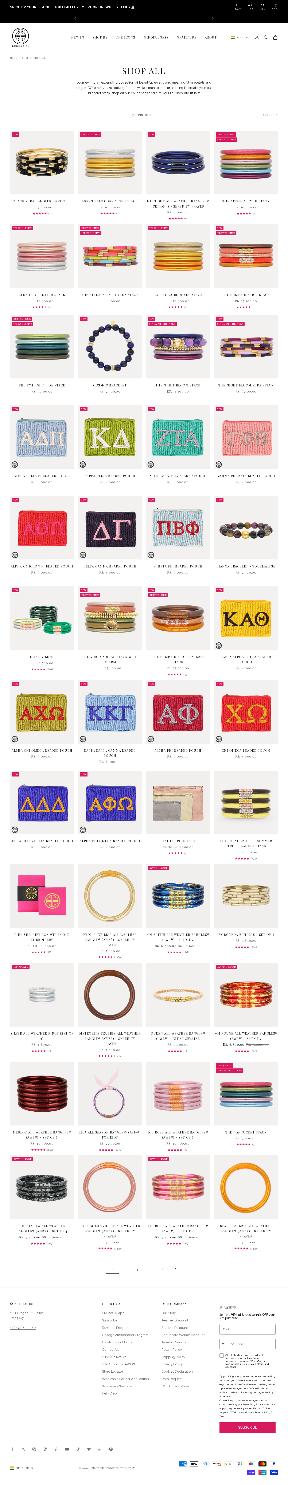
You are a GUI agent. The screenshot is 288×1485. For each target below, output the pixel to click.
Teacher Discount (174, 1320)
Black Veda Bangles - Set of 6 (42, 201)
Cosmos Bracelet (110, 385)
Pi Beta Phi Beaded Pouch (178, 566)
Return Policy (171, 1350)
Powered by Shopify (120, 1468)
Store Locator (112, 1371)
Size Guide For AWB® (118, 1364)
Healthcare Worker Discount (183, 1335)
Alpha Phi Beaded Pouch (178, 750)
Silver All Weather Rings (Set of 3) (42, 1035)
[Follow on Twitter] (23, 1449)
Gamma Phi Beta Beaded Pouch (246, 476)
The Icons (125, 37)
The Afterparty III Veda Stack (110, 295)
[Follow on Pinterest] (56, 1449)
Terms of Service (173, 1342)
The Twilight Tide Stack (42, 385)
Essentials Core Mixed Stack (110, 201)
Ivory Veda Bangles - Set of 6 (246, 934)
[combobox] (227, 1344)
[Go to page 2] (175, 1269)
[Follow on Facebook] (12, 1449)
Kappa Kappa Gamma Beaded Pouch (110, 753)
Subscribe (109, 1320)
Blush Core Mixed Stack (42, 295)
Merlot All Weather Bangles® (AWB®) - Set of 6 (42, 1134)
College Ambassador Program (125, 1335)
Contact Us (110, 1350)
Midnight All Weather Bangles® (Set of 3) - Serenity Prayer (178, 203)
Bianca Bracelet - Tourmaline (246, 566)
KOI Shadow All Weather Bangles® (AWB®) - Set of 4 (42, 1228)
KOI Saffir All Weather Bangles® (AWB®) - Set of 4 (178, 937)
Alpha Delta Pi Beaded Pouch (42, 476)
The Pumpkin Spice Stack (246, 295)
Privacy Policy (172, 1364)
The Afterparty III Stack (245, 201)
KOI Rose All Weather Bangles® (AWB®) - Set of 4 (178, 1228)
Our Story (168, 1313)
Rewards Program (115, 1328)
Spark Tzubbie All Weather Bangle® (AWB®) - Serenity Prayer (246, 1231)
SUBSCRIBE (247, 1427)
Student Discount (174, 1328)
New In (77, 37)
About (211, 37)
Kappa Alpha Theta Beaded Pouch (246, 659)
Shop (25, 58)
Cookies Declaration (177, 1371)
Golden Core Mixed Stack (178, 295)
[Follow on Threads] (45, 1449)
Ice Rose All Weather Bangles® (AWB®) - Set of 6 (178, 1134)
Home (13, 58)
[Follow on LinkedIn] (100, 1449)
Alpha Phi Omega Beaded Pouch (110, 841)
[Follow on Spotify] (111, 1449)
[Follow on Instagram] (34, 1449)
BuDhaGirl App (113, 1313)
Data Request (171, 1379)
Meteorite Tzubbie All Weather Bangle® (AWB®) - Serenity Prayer (110, 1038)
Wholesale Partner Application (125, 1379)
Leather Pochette (178, 841)
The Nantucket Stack (246, 1132)
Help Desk (109, 1393)
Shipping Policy (173, 1357)
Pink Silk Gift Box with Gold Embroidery (42, 937)
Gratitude (186, 37)
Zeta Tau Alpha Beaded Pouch (178, 476)
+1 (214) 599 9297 (23, 1328)
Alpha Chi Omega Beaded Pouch (42, 750)
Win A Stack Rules (175, 1386)
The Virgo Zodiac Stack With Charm (110, 659)
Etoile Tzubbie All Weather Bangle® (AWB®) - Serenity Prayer (110, 939)
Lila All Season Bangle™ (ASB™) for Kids (110, 1134)
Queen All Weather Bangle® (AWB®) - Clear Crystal (178, 1035)
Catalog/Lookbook (117, 1342)
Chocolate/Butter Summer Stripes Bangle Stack (246, 843)
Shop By (100, 37)
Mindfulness (156, 37)
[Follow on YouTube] (67, 1449)
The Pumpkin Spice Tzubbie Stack (178, 659)
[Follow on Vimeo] (89, 1449)
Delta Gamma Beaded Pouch (110, 566)
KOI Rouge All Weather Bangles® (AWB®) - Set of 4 (246, 1035)
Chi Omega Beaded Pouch (246, 750)
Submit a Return (114, 1357)
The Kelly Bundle (42, 657)
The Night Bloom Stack (178, 385)
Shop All (40, 58)
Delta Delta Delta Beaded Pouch (42, 841)
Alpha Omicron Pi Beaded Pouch (42, 566)
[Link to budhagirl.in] (42, 162)
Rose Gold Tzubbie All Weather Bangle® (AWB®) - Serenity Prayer (110, 1231)
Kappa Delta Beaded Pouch (110, 476)
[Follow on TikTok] (78, 1449)
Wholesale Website (117, 1386)
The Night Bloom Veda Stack (245, 385)
